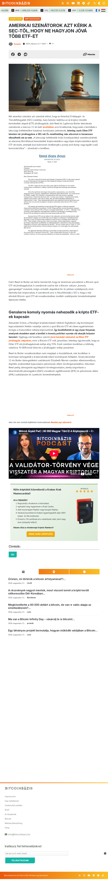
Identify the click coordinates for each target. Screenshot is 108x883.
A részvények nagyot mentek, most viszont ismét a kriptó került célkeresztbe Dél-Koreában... (48, 592)
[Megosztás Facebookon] (13, 54)
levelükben (48, 126)
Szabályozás (16, 19)
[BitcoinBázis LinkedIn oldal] (78, 3)
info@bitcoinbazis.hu (19, 834)
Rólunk (8, 818)
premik (30, 623)
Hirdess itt (70, 275)
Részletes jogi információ (61, 422)
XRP (75, 10)
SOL (48, 10)
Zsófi (29, 583)
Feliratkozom (20, 860)
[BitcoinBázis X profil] (62, 3)
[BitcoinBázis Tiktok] (88, 3)
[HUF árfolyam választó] (103, 10)
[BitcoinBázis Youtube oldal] (73, 3)
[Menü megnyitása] (104, 3)
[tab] (23, 571)
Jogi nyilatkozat (12, 801)
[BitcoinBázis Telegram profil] (83, 3)
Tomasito (17, 44)
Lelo (29, 612)
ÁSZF (7, 809)
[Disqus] (54, 674)
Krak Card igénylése (41, 533)
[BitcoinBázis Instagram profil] (68, 3)
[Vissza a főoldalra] (16, 3)
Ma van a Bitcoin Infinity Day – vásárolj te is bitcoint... (41, 619)
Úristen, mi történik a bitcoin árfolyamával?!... (37, 579)
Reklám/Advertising (13, 823)
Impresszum (10, 796)
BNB (19, 10)
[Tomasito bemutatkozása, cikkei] (11, 44)
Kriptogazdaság (32, 19)
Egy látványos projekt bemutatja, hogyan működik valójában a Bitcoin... (53, 630)
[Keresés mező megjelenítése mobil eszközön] (95, 3)
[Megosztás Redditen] (25, 54)
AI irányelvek (10, 814)
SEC (12, 554)
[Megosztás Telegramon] (19, 54)
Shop (7, 827)
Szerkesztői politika (13, 805)
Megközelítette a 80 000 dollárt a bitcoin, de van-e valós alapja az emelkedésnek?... (49, 606)
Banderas (31, 597)
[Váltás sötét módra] (99, 3)
